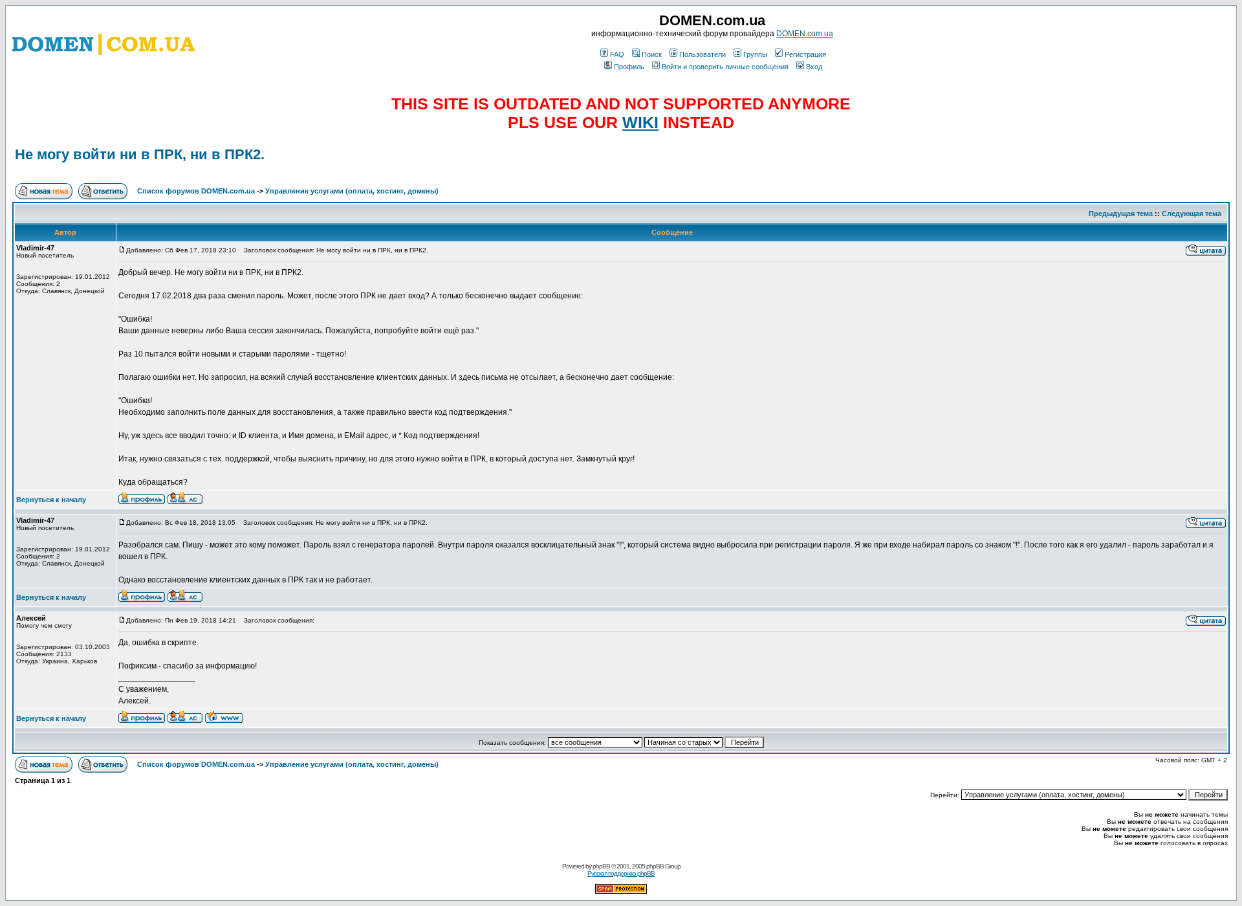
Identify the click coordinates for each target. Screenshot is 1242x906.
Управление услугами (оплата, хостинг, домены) (352, 191)
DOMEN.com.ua (804, 33)
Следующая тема (1191, 213)
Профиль (629, 67)
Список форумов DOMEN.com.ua (196, 191)
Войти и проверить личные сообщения (725, 67)
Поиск (652, 54)
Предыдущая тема (1121, 213)
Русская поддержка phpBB (621, 873)
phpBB (601, 866)
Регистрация (805, 54)
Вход (814, 67)
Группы (755, 54)
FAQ (617, 54)
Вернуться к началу (51, 499)
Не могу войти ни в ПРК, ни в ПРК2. (140, 154)
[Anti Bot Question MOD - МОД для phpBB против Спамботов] (621, 891)
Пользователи (702, 54)
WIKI (640, 122)
